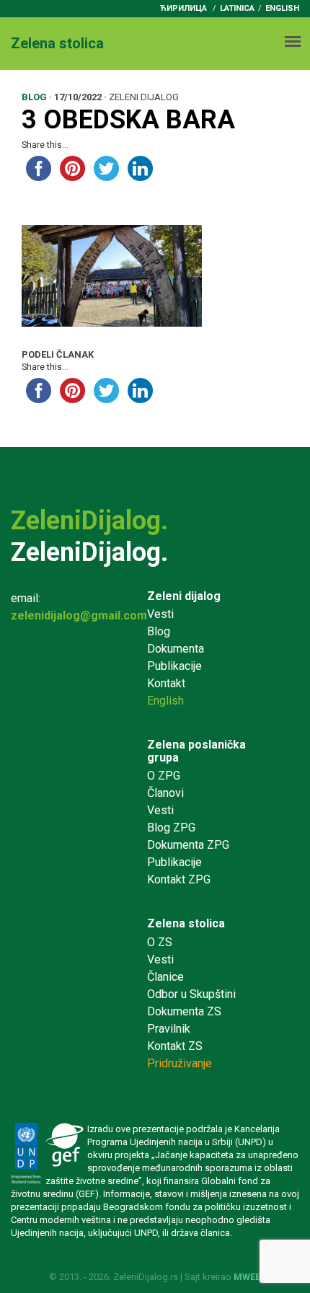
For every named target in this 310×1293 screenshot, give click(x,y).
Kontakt (166, 683)
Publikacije (174, 666)
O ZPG (163, 775)
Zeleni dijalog (184, 596)
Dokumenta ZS (184, 1011)
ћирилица (183, 8)
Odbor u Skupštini (191, 994)
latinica (237, 8)
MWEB (248, 1276)
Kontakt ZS (175, 1046)
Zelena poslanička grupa (196, 751)
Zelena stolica (186, 923)
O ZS (159, 942)
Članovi (165, 793)
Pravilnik (168, 1029)
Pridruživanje (179, 1063)
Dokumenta (175, 649)
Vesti (160, 614)
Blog (158, 631)
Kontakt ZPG (179, 879)
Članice (165, 977)
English (282, 8)
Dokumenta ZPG (188, 845)
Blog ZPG (171, 827)
